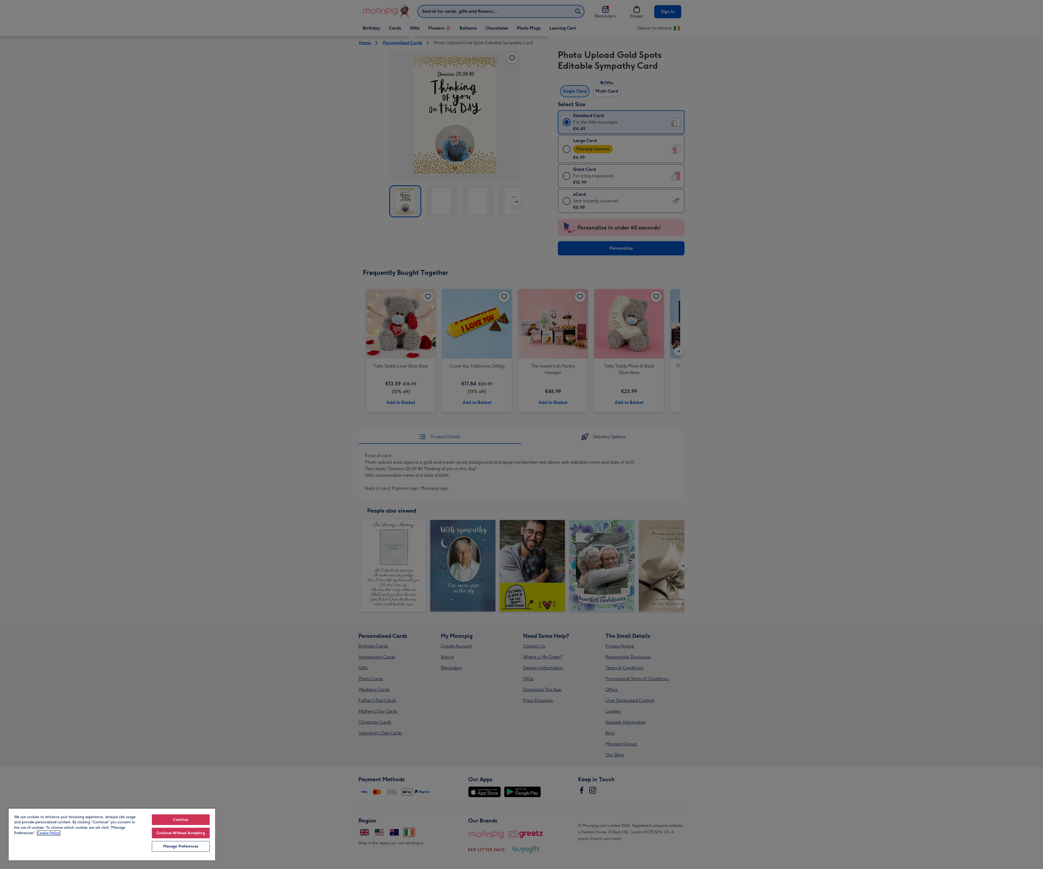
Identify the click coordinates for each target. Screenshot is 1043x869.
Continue (180, 820)
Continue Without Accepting (180, 833)
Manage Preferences (180, 846)
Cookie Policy (48, 833)
